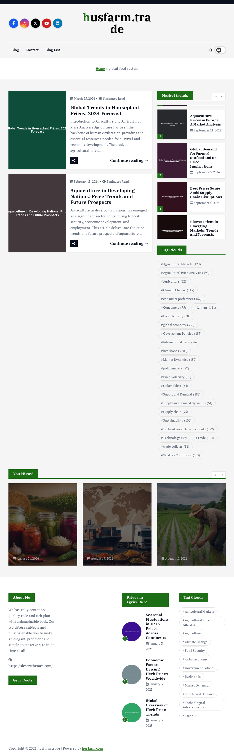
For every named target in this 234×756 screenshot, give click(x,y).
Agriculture (175, 281)
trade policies (176, 446)
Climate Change (178, 290)
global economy (178, 325)
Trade (205, 437)
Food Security (177, 316)
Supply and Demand (181, 394)
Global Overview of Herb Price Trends (157, 707)
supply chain (175, 411)
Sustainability (177, 420)
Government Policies (182, 333)
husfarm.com (92, 748)
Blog (15, 50)
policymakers (176, 368)
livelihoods (175, 351)
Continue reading (127, 160)
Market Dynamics (180, 359)
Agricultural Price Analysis (186, 272)
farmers (206, 307)
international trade (180, 342)
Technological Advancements (188, 429)
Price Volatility (177, 377)
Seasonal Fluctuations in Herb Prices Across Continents (157, 626)
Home (100, 68)
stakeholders (175, 385)
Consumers (174, 307)
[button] (215, 96)
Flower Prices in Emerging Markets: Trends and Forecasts (204, 228)
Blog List (52, 50)
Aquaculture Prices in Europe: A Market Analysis (205, 120)
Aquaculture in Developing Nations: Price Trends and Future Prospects (102, 196)
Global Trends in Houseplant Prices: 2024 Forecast (104, 110)
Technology (175, 437)
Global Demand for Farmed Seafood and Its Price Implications (203, 157)
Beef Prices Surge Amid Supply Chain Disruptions (206, 192)
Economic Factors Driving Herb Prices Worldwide (157, 669)
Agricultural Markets (182, 264)
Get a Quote (22, 680)
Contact (32, 50)
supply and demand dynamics (188, 403)
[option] (191, 124)
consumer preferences (182, 299)
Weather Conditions (181, 455)
